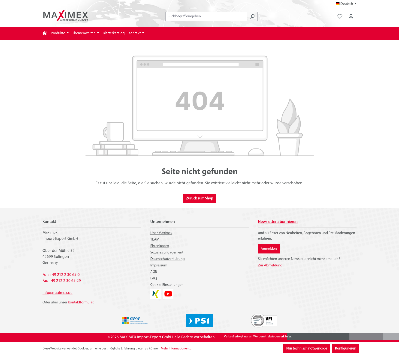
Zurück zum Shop (199, 198)
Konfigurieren (345, 348)
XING (154, 291)
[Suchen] (252, 16)
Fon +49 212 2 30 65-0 (61, 275)
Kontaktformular (80, 302)
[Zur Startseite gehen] (65, 15)
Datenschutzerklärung (167, 259)
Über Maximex (161, 233)
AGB (153, 272)
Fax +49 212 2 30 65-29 (61, 281)
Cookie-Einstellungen (167, 285)
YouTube (168, 291)
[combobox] (206, 16)
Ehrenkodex (159, 246)
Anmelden (269, 249)
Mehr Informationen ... (176, 348)
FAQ (153, 278)
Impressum (158, 265)
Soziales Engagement (166, 252)
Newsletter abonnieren (278, 222)
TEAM (154, 239)
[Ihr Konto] (351, 16)
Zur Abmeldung (270, 265)
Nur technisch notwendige (306, 348)
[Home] (44, 33)
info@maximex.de (57, 293)
